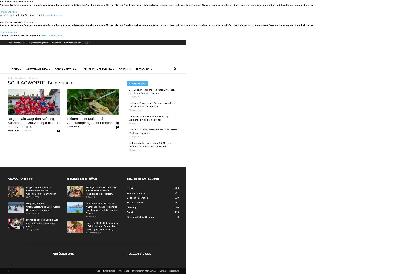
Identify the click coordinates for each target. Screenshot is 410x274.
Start (10, 78)
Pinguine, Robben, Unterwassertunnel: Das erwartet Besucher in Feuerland (43, 206)
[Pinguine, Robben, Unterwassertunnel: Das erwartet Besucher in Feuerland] (16, 207)
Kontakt (163, 271)
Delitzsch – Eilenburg (97, 69)
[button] (175, 69)
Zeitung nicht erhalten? (16, 43)
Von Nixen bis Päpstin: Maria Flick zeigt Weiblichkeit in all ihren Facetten (148, 118)
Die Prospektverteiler (72, 43)
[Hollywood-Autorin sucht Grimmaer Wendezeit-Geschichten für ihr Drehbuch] (16, 191)
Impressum (174, 271)
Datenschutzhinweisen (51, 15)
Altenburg (143, 69)
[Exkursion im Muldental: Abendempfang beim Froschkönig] (93, 102)
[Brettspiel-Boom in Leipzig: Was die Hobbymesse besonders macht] (16, 223)
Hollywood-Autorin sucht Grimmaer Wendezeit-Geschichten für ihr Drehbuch (152, 105)
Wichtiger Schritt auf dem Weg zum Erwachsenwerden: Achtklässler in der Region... (101, 190)
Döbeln (123, 69)
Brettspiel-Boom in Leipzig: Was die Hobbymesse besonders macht (42, 222)
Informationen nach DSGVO (144, 271)
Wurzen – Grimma (37, 69)
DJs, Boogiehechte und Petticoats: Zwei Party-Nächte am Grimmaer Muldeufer (152, 91)
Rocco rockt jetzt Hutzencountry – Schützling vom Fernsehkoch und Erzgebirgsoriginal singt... (102, 226)
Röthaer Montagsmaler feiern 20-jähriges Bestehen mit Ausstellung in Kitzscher (150, 145)
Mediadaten (56, 43)
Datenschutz (123, 271)
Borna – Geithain (65, 69)
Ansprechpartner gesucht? (38, 43)
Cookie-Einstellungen (105, 271)
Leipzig (14, 69)
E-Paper (87, 43)
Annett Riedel (13, 131)
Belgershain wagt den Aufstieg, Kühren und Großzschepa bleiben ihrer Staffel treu (33, 123)
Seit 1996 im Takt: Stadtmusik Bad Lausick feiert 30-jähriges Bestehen (153, 131)
